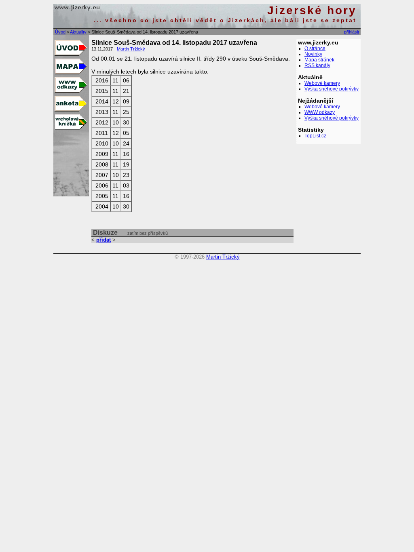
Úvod (60, 31)
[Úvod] (70, 54)
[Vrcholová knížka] (70, 129)
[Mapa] (70, 73)
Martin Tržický (131, 48)
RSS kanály (317, 65)
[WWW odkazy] (70, 91)
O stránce (314, 48)
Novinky (313, 54)
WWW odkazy (319, 112)
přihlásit (351, 31)
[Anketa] (70, 110)
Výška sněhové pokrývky (331, 89)
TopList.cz (315, 136)
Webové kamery (322, 83)
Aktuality (78, 31)
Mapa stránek (319, 60)
